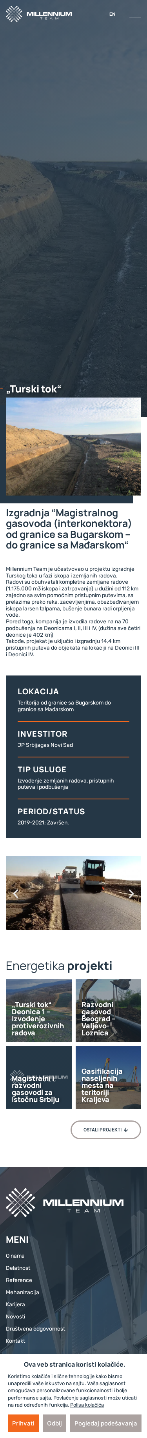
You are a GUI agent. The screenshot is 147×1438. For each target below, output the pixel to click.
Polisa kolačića (87, 1405)
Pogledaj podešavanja (105, 1423)
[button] (16, 894)
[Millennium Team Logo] (39, 14)
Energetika (35, 965)
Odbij (54, 1423)
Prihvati (23, 1423)
